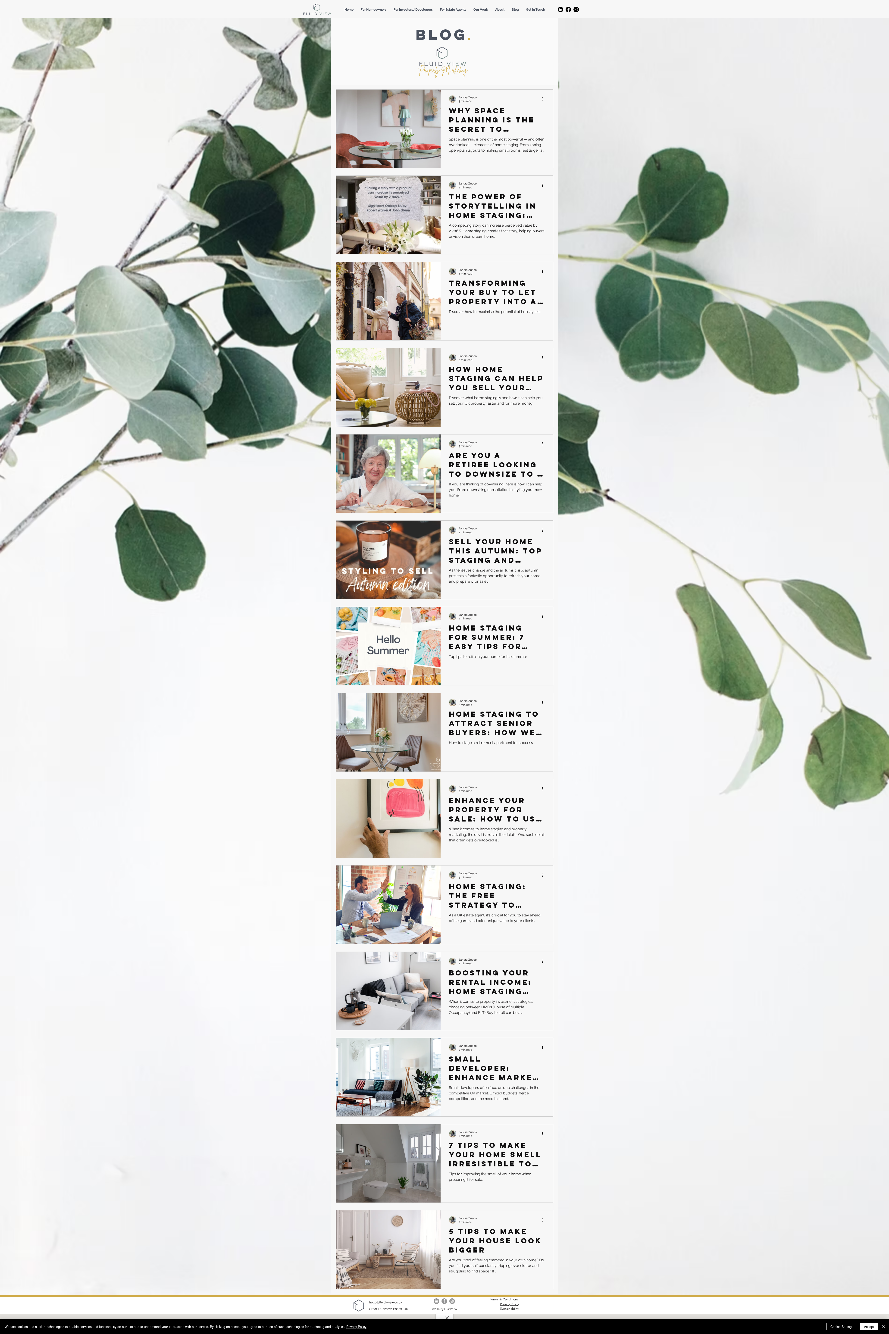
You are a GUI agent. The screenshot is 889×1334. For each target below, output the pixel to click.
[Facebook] (568, 9)
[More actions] (544, 99)
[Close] (883, 1326)
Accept (869, 1326)
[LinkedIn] (560, 9)
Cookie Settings (841, 1326)
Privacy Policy (356, 1326)
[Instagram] (576, 9)
